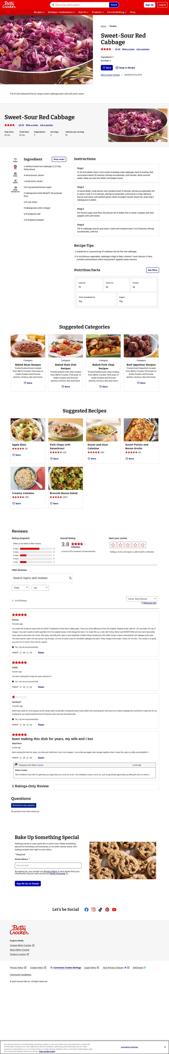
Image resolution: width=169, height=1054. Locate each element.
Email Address (22, 859)
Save (108, 67)
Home (103, 26)
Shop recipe (59, 159)
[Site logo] (21, 931)
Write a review (128, 49)
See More (152, 270)
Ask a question (142, 49)
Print (15, 176)
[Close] (165, 1047)
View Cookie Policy (47, 1051)
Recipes (113, 26)
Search (114, 5)
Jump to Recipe (127, 67)
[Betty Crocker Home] (9, 5)
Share (15, 183)
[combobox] (81, 4)
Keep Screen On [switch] (15, 190)
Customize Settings (129, 1047)
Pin (15, 169)
